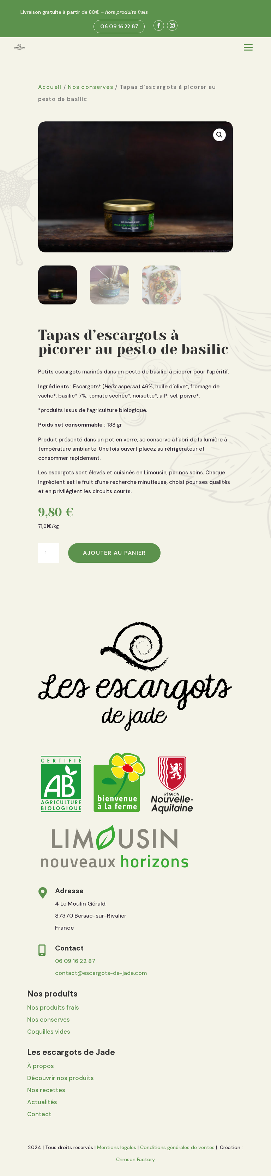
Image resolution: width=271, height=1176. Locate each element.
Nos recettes (46, 1090)
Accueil (50, 87)
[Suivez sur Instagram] (172, 25)
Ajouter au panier (114, 552)
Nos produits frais (53, 1007)
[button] (219, 135)
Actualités (42, 1102)
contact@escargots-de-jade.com (101, 973)
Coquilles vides (48, 1031)
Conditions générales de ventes (177, 1147)
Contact (39, 1114)
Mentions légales (116, 1147)
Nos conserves (90, 87)
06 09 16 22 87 (119, 26)
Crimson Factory (135, 1159)
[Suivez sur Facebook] (158, 25)
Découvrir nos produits (60, 1078)
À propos (40, 1066)
